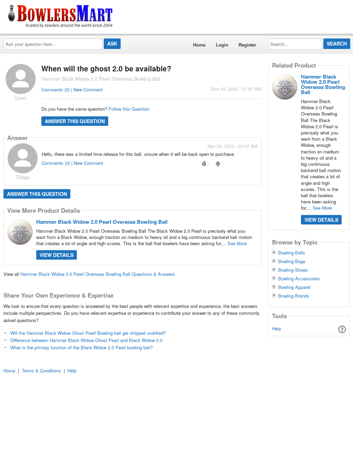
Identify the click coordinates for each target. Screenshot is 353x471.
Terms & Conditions (41, 370)
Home (199, 44)
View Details (56, 254)
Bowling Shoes (293, 270)
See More (237, 243)
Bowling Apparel (294, 287)
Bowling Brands (293, 295)
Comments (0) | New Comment (72, 89)
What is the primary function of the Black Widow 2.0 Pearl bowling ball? (81, 347)
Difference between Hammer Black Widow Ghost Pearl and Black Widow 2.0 (86, 340)
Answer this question (75, 121)
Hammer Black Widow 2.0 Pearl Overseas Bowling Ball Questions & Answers (97, 274)
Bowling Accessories (299, 278)
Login (222, 44)
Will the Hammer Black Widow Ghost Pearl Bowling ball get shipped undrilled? (88, 333)
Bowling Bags (291, 261)
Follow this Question (129, 109)
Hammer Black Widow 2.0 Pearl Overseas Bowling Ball (102, 222)
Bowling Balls (291, 252)
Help (276, 328)
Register (247, 44)
